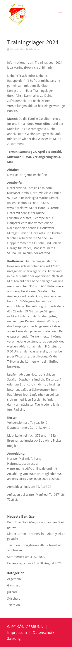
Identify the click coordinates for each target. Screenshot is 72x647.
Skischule (13, 598)
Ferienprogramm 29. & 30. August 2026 (34, 563)
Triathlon (34, 49)
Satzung (14, 638)
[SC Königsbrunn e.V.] (18, 14)
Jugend (12, 592)
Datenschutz (43, 632)
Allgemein (14, 579)
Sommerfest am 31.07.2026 (26, 557)
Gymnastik (14, 585)
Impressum (17, 632)
